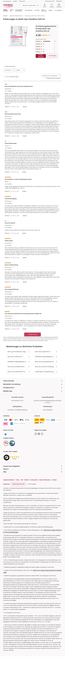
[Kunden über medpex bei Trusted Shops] (12, 457)
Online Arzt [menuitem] (11, 10)
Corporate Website (8, 480)
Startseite (5, 15)
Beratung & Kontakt (49, 1)
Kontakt (54, 480)
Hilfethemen (59, 1)
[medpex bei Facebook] (35, 434)
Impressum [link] (6, 484)
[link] (6, 443)
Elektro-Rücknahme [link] (45, 480)
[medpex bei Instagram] (39, 434)
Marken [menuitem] (51, 10)
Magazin (15, 1)
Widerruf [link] (26, 480)
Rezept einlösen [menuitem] (5, 10)
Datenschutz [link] (34, 480)
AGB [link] (22, 480)
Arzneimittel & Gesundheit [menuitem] (19, 10)
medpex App (22, 1)
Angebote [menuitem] (59, 10)
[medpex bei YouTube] (42, 434)
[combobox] (30, 5)
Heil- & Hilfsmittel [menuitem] (44, 10)
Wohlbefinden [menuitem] (29, 10)
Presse (17, 480)
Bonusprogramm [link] (7, 1)
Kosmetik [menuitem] (37, 10)
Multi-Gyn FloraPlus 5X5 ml (16, 15)
